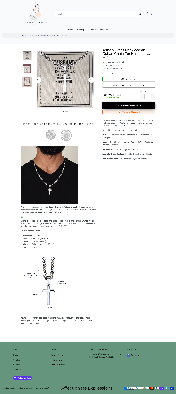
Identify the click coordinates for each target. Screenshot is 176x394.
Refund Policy (57, 360)
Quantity (143, 92)
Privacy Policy (57, 355)
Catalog (80, 30)
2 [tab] (65, 111)
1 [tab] (63, 111)
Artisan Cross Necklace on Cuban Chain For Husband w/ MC (47, 35)
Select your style (108, 74)
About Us (104, 30)
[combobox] (95, 14)
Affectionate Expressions (25, 388)
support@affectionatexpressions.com (105, 354)
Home (70, 30)
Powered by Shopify (42, 388)
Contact (93, 30)
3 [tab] (67, 111)
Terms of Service (58, 365)
